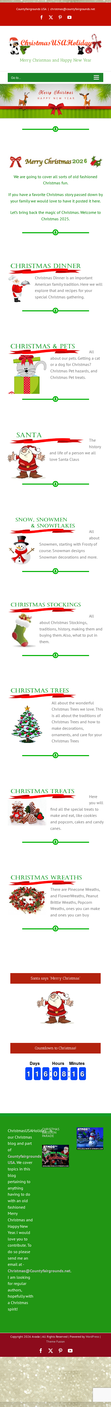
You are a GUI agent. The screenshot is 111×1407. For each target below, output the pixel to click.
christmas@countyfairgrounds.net (72, 9)
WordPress (92, 1336)
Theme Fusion (55, 1341)
